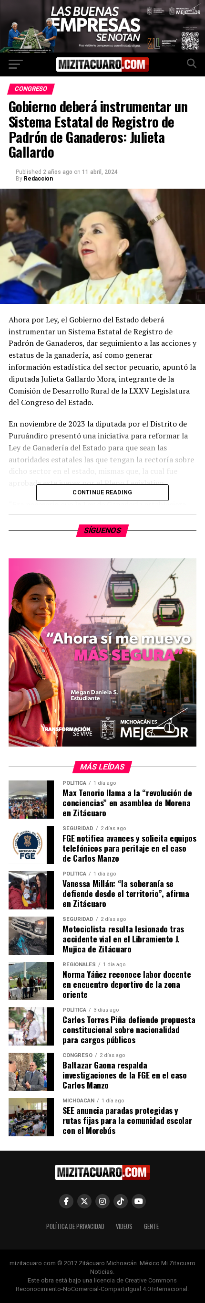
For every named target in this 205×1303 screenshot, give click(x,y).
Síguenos (103, 530)
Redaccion (38, 178)
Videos (124, 1226)
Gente (151, 1226)
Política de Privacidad (75, 1226)
